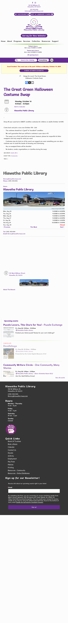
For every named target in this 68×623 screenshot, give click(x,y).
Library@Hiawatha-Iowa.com (34, 11)
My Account (21, 14)
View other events (34, 70)
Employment (12, 459)
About (9, 41)
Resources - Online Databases (19, 473)
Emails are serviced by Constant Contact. (29, 502)
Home (3, 41)
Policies (10, 465)
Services (26, 41)
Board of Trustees (14, 441)
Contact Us (12, 450)
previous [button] (7, 227)
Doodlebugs (10, 345)
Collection (36, 41)
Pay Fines (11, 462)
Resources (46, 41)
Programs (17, 41)
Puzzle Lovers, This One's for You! (32, 324)
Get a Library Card (41, 14)
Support (55, 41)
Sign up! (34, 507)
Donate (10, 453)
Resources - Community (16, 470)
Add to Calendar (19, 107)
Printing (11, 467)
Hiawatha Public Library (24, 111)
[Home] (34, 23)
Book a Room (12, 444)
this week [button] (33, 227)
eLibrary (11, 456)
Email (10, 487)
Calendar (11, 447)
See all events (60, 378)
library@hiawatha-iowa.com (12, 179)
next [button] (62, 227)
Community (14, 156)
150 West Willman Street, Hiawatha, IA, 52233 (17, 274)
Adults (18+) (14, 153)
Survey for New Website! (34, 35)
